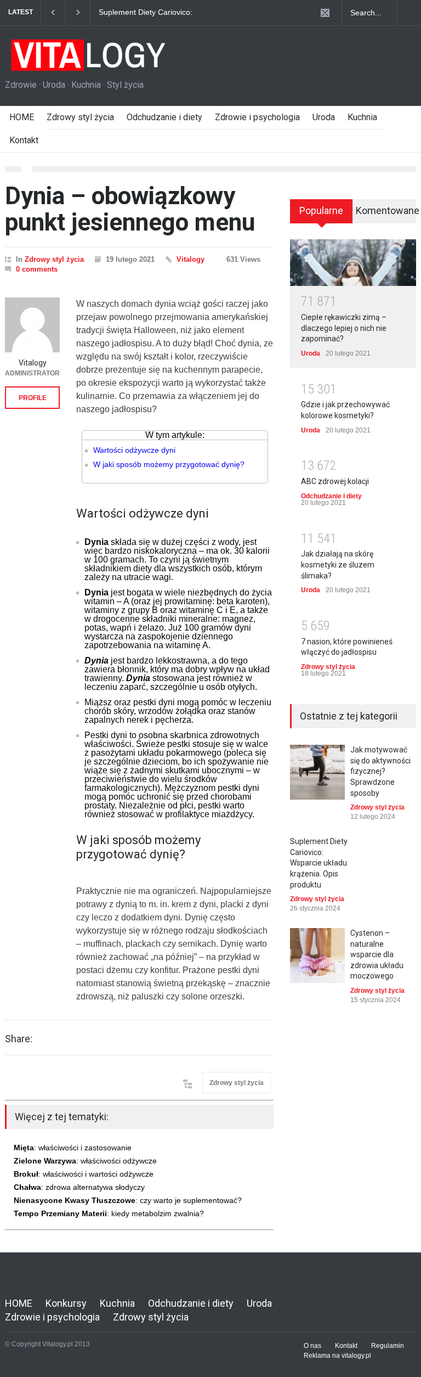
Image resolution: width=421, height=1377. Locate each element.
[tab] (321, 215)
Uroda (323, 117)
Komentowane (386, 210)
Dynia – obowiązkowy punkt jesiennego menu (130, 209)
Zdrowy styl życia (80, 117)
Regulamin (387, 1346)
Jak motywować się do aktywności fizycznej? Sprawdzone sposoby (380, 771)
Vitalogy (190, 259)
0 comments (37, 269)
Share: (18, 1039)
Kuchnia (362, 117)
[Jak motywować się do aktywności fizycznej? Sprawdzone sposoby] (317, 772)
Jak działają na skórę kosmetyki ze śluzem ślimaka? (337, 564)
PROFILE (33, 398)
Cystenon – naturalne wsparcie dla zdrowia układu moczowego (376, 954)
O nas (312, 1346)
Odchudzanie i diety (164, 117)
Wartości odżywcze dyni (134, 450)
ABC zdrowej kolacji (335, 481)
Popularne (321, 210)
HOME (21, 117)
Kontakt (23, 140)
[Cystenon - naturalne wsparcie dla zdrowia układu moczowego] (317, 955)
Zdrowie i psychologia (257, 117)
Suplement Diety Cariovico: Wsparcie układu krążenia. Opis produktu (153, 12)
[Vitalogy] (32, 324)
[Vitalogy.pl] (86, 59)
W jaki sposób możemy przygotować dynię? (168, 464)
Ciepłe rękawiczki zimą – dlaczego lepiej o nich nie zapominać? (343, 328)
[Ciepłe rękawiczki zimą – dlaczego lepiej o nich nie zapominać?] (353, 262)
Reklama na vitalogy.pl (337, 1355)
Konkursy (66, 1303)
